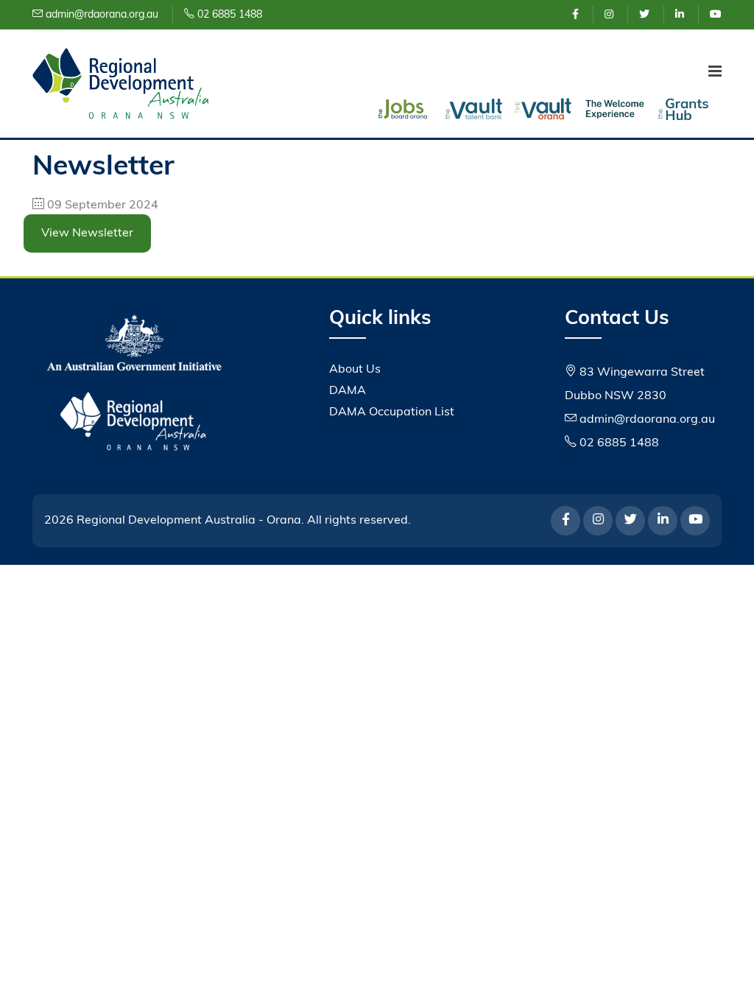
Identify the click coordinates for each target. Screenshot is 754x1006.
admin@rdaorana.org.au (100, 15)
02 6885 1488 (228, 15)
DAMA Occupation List (391, 412)
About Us (355, 370)
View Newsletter (87, 233)
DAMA (347, 391)
